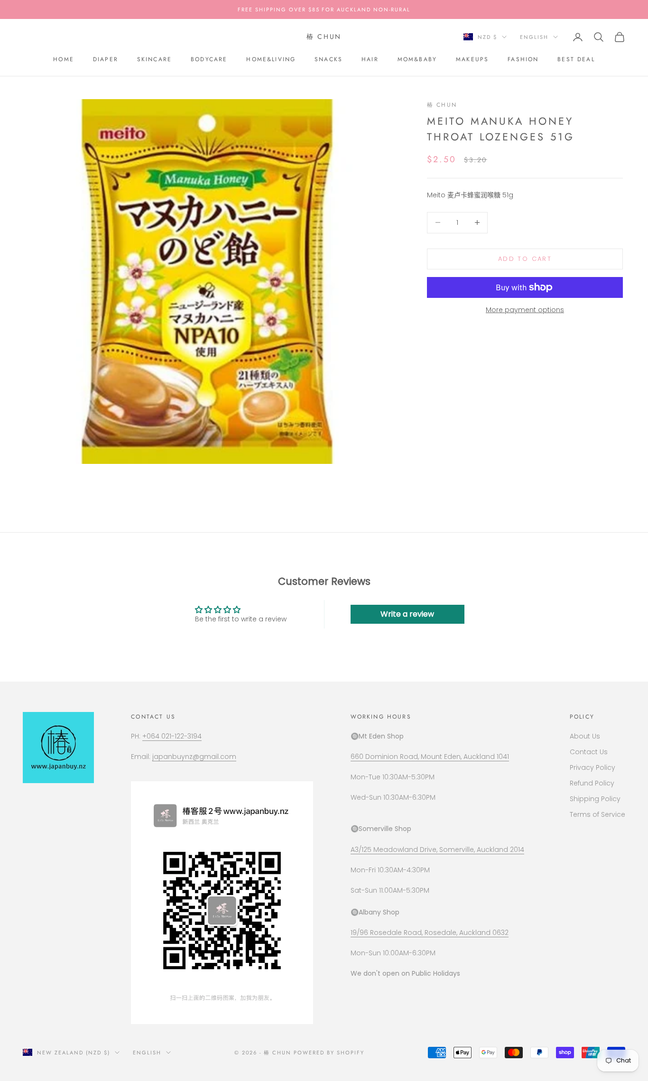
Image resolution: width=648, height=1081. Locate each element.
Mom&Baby (417, 59)
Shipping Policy (595, 799)
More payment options (525, 309)
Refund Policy (592, 783)
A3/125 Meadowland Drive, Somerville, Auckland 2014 (437, 849)
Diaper (105, 59)
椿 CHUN (442, 105)
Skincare (154, 59)
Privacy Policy (592, 767)
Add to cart (525, 258)
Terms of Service (597, 814)
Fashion (523, 59)
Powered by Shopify (329, 1052)
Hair (370, 59)
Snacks (329, 59)
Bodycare (209, 59)
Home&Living (271, 59)
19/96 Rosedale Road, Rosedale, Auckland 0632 (430, 932)
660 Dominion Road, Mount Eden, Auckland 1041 (430, 756)
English (534, 37)
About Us (585, 736)
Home (63, 59)
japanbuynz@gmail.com (194, 756)
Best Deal (575, 59)
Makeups (472, 59)
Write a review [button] (407, 614)
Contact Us (589, 752)
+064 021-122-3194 (172, 736)
